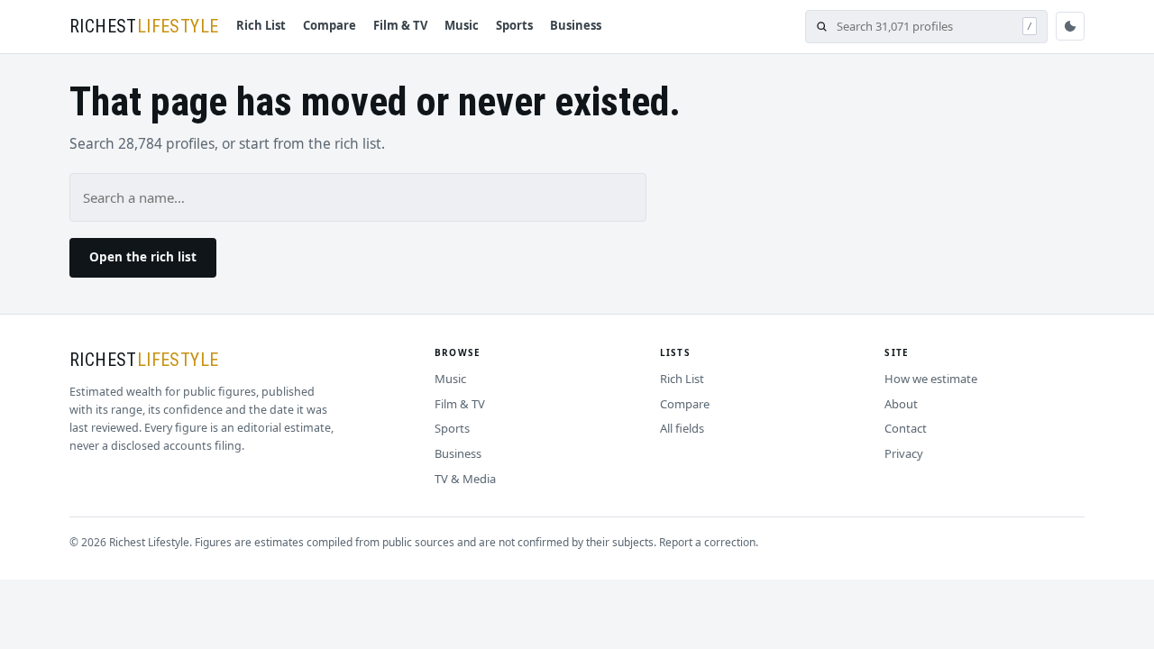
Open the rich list (143, 257)
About (901, 404)
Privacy (903, 453)
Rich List (261, 25)
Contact (905, 428)
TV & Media (465, 479)
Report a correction (707, 542)
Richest (143, 26)
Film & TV (400, 25)
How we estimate (930, 378)
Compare (329, 25)
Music (461, 25)
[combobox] (925, 26)
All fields (682, 428)
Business (575, 25)
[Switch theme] (1070, 26)
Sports (514, 25)
